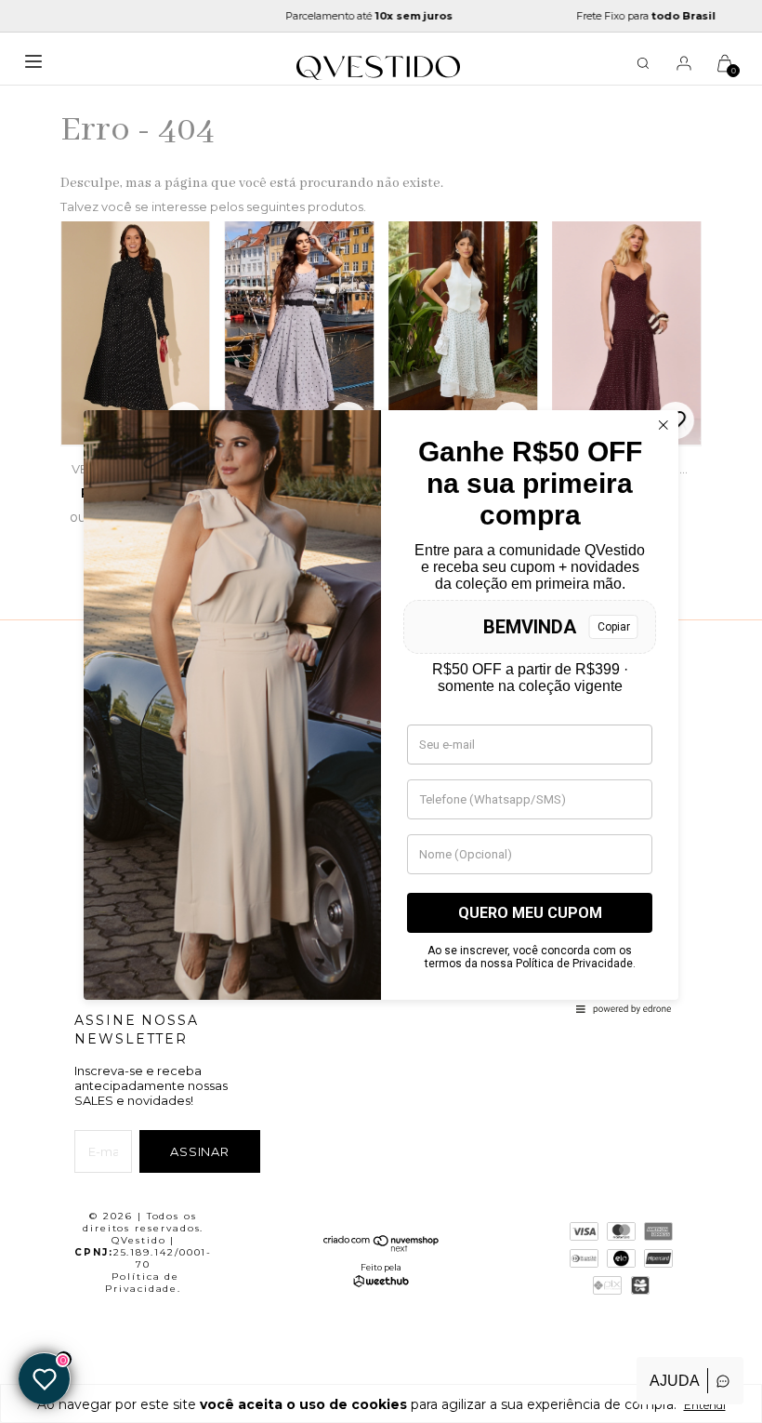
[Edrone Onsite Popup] (381, 711)
